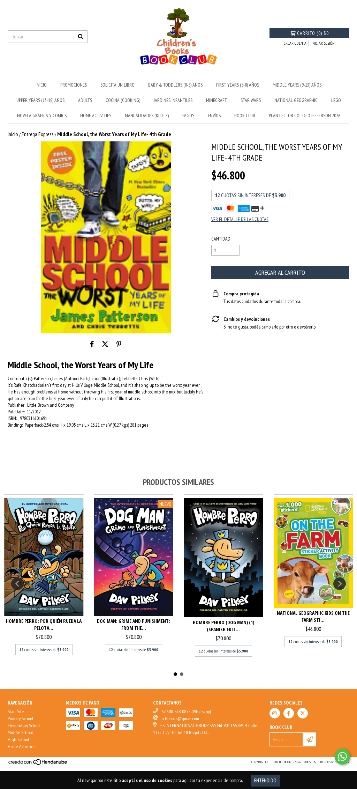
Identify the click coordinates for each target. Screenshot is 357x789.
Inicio (13, 134)
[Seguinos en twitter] (302, 713)
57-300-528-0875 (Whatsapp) (186, 711)
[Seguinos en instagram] (274, 713)
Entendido (265, 780)
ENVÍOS (214, 115)
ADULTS (85, 100)
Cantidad (220, 239)
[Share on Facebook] (92, 343)
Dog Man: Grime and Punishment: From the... (133, 624)
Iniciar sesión (323, 43)
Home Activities (21, 746)
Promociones (73, 85)
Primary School (20, 718)
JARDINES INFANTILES (173, 100)
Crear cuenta (295, 43)
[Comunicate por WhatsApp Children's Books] (342, 757)
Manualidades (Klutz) (147, 115)
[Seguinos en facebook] (288, 713)
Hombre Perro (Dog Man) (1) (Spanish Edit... (223, 626)
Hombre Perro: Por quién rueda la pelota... (44, 624)
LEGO (336, 100)
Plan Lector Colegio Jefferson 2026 (304, 115)
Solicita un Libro (117, 85)
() (313, 33)
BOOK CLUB (244, 115)
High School (18, 739)
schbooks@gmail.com (180, 718)
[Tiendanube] (38, 764)
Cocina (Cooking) (123, 100)
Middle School (20, 732)
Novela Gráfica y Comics (42, 115)
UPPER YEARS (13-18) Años (40, 100)
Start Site (16, 711)
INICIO (41, 85)
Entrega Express (38, 134)
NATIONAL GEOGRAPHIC (296, 100)
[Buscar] (81, 36)
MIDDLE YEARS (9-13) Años (297, 85)
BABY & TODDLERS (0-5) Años (175, 85)
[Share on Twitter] (105, 343)
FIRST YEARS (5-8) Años (237, 85)
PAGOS (188, 115)
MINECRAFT (216, 100)
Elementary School (24, 725)
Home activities (95, 115)
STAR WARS (251, 100)
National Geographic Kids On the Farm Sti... (313, 616)
